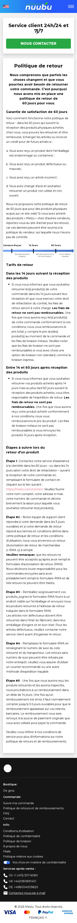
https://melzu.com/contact (24, 489)
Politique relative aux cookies (23, 856)
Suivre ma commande (18, 803)
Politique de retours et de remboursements (33, 808)
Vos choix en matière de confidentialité (39, 862)
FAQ (6, 813)
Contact (8, 818)
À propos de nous (15, 846)
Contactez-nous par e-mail (27, 893)
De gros (8, 790)
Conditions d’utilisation (18, 831)
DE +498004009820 (23, 887)
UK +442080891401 (22, 881)
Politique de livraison (17, 841)
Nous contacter (38, 43)
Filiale (7, 851)
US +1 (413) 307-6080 (23, 875)
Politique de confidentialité (21, 836)
